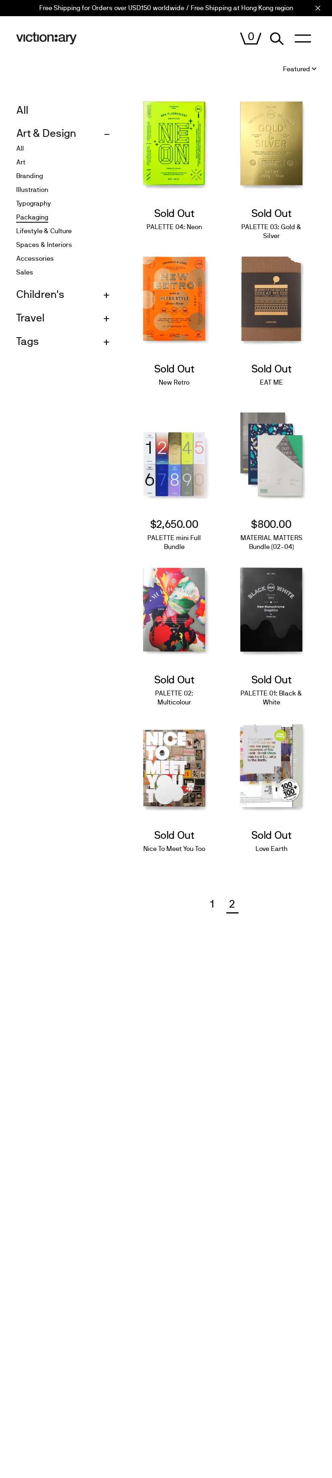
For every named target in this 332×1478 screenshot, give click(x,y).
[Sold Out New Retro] (174, 295)
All (20, 148)
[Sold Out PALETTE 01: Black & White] (271, 606)
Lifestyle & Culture (44, 231)
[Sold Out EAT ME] (271, 295)
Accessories (35, 258)
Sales (24, 272)
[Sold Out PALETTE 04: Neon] (174, 139)
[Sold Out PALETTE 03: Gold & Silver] (271, 139)
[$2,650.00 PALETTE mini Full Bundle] (174, 450)
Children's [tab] (40, 294)
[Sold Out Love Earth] (271, 761)
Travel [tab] (30, 318)
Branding (29, 176)
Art (21, 162)
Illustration (32, 190)
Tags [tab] (27, 341)
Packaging (32, 217)
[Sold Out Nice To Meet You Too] (174, 761)
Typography (33, 203)
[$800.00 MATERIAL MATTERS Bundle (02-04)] (271, 450)
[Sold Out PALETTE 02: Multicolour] (174, 606)
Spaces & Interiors (44, 245)
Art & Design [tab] (46, 133)
